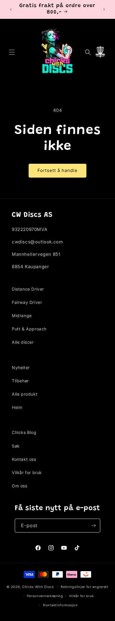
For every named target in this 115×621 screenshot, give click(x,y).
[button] (11, 52)
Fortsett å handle (57, 170)
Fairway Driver (27, 302)
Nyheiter (21, 367)
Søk (16, 445)
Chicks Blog (24, 432)
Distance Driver (28, 288)
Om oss (19, 485)
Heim (17, 407)
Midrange (22, 315)
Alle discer (23, 342)
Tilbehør (20, 380)
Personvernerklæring (45, 596)
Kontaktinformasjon (60, 605)
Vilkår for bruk (27, 472)
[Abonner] (93, 525)
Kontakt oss (24, 459)
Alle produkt (24, 393)
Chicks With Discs (38, 587)
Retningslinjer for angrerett (85, 587)
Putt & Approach (29, 328)
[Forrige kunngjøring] (10, 9)
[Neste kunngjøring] (104, 9)
